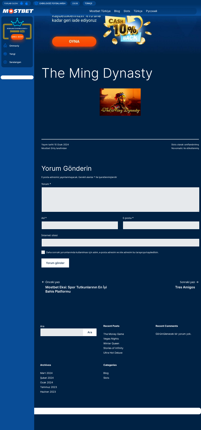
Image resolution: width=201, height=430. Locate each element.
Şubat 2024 (47, 377)
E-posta (128, 218)
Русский (151, 11)
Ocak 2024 (46, 382)
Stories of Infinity (113, 348)
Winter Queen (111, 343)
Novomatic (177, 148)
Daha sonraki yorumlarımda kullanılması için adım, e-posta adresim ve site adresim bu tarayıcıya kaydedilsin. (102, 252)
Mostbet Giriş (48, 148)
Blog (117, 11)
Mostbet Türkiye (100, 11)
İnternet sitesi (49, 235)
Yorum (46, 184)
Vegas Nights (111, 338)
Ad (44, 218)
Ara (42, 326)
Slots (127, 11)
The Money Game (113, 334)
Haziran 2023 (48, 391)
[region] (100, 26)
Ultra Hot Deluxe (112, 352)
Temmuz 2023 (48, 387)
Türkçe (138, 11)
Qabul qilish (17, 37)
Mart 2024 (46, 373)
